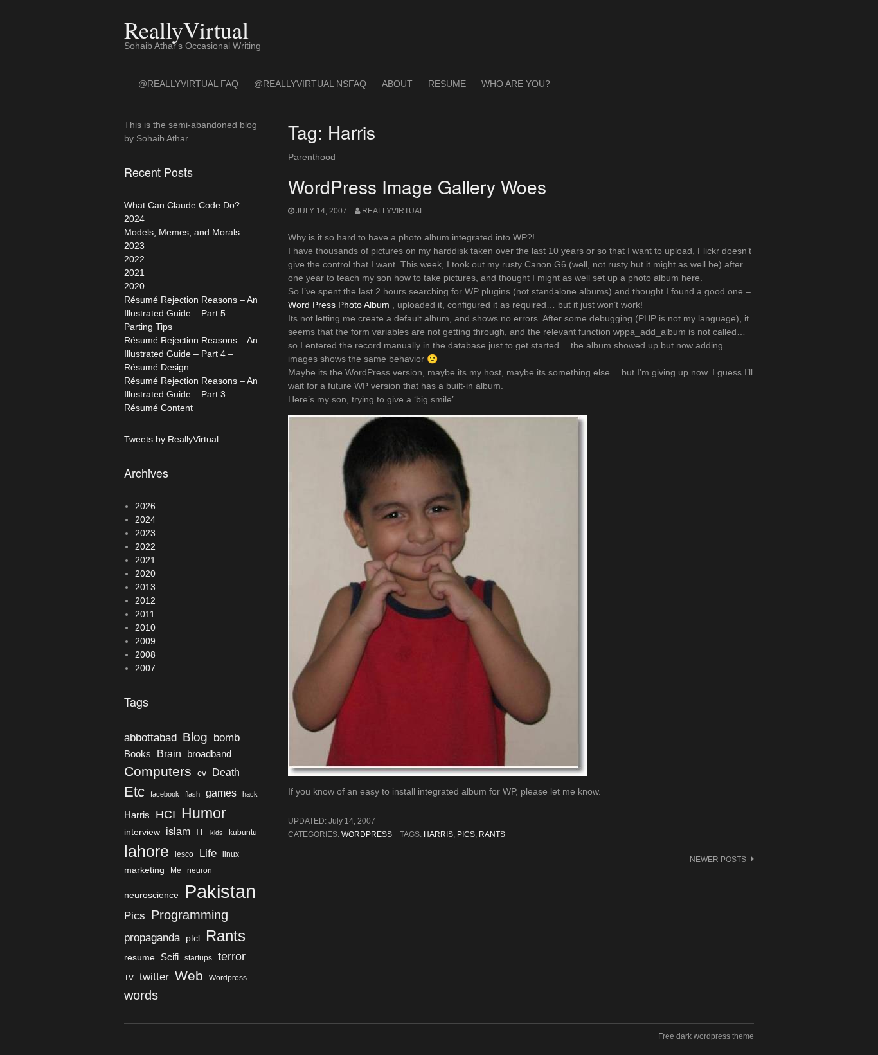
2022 (134, 259)
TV (129, 977)
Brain (169, 753)
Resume (447, 83)
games (221, 793)
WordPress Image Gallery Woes (417, 186)
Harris (438, 834)
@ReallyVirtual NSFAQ (310, 83)
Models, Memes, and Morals (182, 232)
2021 (134, 272)
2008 (145, 654)
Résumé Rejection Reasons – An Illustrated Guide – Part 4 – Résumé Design (191, 353)
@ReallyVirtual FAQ (188, 83)
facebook (164, 794)
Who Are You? (515, 83)
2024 (134, 218)
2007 (145, 668)
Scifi (170, 957)
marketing (144, 870)
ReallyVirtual (186, 29)
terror (232, 956)
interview (142, 832)
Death (226, 772)
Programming (189, 915)
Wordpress (366, 834)
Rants (492, 834)
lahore (146, 851)
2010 (145, 627)
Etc (134, 792)
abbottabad (150, 737)
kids (216, 832)
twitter (154, 976)
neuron (199, 870)
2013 (145, 587)
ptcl (193, 938)
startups (198, 957)
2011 (145, 614)
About (397, 83)
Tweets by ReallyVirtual (171, 439)
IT (200, 832)
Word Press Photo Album (339, 305)
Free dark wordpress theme (706, 1036)
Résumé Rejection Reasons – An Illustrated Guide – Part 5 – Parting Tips (191, 313)
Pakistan (220, 891)
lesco (184, 854)
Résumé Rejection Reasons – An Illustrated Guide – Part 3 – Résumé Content (191, 394)
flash (192, 794)
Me (175, 870)
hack (250, 794)
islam (178, 831)
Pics (466, 834)
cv (201, 773)
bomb (226, 737)
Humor (203, 813)
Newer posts (718, 859)
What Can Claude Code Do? (182, 205)
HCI (165, 814)
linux (230, 854)
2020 (134, 286)
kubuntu (243, 832)
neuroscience (151, 895)
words (141, 995)
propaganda (152, 937)
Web (189, 975)
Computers (158, 771)
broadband (209, 754)
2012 (145, 600)
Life (208, 853)
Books (137, 754)
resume (139, 957)
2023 (134, 245)
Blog (195, 737)
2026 (145, 506)
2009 (145, 641)
